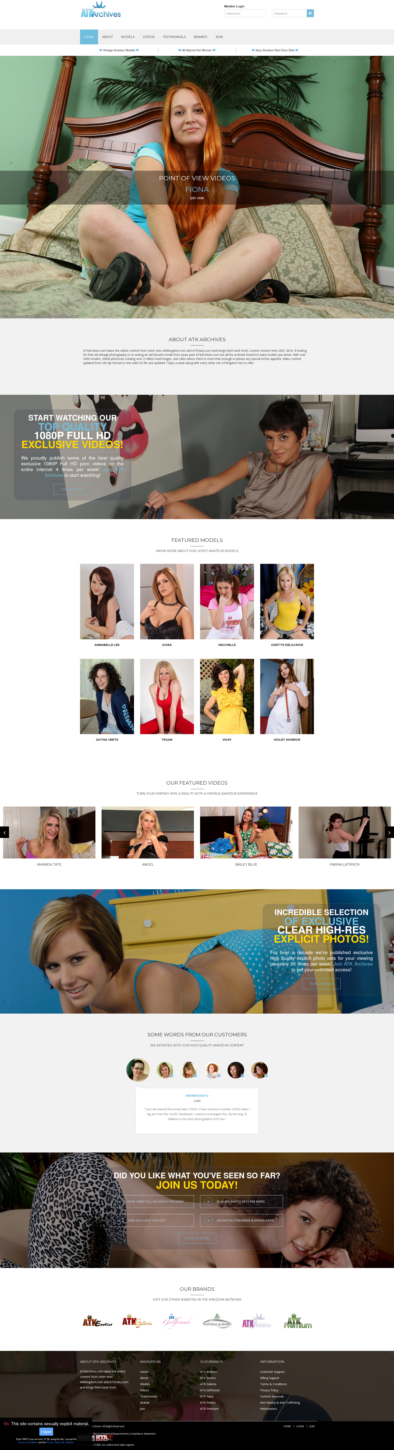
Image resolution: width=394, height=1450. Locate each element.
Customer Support (272, 1372)
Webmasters (268, 1409)
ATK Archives (209, 1372)
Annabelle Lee (106, 645)
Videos (149, 37)
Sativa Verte (107, 740)
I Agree (46, 1431)
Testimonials (174, 37)
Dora (167, 645)
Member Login (234, 6)
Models (128, 37)
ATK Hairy (206, 1396)
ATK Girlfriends (210, 1390)
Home (89, 37)
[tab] (138, 1070)
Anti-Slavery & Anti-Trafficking (280, 1402)
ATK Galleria (208, 1384)
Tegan (166, 740)
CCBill (97, 1445)
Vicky (226, 740)
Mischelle (227, 645)
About (107, 37)
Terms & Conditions (273, 1384)
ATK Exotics (208, 1378)
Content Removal (271, 1396)
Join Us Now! (72, 489)
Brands (200, 37)
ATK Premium (209, 1409)
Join (219, 37)
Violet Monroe (287, 740)
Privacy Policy (269, 1390)
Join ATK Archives (353, 963)
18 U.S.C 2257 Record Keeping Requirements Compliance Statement (116, 1433)
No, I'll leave (67, 1442)
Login (300, 1426)
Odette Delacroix (287, 645)
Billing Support (269, 1378)
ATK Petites (208, 1402)
